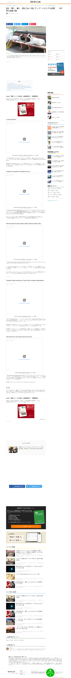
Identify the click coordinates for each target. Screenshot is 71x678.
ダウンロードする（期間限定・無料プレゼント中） (26, 526)
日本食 (60, 194)
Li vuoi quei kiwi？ (11, 83)
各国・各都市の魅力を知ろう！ (57, 107)
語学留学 (53, 196)
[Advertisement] (26, 470)
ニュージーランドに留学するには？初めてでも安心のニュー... (57, 176)
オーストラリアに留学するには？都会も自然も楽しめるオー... (58, 171)
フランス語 (50, 194)
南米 (58, 54)
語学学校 (59, 188)
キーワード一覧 (62, 198)
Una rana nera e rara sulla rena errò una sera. (16, 88)
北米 (50, 54)
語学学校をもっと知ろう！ (57, 102)
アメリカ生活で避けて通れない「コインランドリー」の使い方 (57, 147)
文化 (49, 190)
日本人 (59, 192)
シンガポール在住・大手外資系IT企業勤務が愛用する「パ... (58, 127)
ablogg (16, 673)
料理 (58, 196)
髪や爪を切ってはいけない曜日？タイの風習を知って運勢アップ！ (58, 132)
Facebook (21, 673)
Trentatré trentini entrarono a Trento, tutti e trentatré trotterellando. (19, 87)
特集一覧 (63, 120)
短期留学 (55, 194)
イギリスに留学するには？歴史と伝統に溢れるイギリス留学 (58, 166)
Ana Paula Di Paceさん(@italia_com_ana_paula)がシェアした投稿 (25, 259)
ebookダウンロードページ (16, 100)
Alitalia (10, 647)
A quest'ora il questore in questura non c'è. (15, 84)
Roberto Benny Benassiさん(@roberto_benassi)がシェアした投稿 (25, 207)
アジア (50, 59)
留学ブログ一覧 (22, 674)
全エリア (50, 51)
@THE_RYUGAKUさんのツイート (53, 200)
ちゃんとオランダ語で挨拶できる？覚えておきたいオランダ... (57, 137)
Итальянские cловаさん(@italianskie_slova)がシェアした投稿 (25, 316)
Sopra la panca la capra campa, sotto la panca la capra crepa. (19, 86)
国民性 (53, 190)
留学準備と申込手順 (55, 97)
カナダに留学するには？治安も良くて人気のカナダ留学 (58, 161)
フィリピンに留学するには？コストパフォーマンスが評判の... (58, 181)
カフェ (58, 190)
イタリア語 (17, 640)
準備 (49, 196)
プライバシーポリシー (23, 672)
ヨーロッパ (51, 56)
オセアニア (59, 56)
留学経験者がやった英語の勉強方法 (58, 112)
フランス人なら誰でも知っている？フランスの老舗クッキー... (57, 142)
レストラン (50, 192)
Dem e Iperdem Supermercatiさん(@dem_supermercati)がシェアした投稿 (25, 155)
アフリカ (59, 59)
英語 (49, 188)
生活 (55, 192)
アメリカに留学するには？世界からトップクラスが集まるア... (58, 156)
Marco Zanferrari (9, 53)
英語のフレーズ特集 (55, 117)
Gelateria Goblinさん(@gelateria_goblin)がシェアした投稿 (25, 372)
